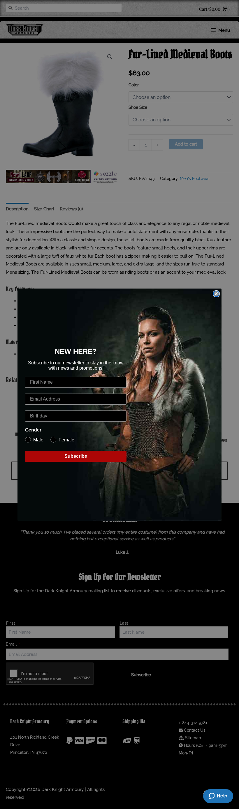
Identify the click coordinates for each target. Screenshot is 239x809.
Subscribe (75, 456)
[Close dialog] (216, 294)
